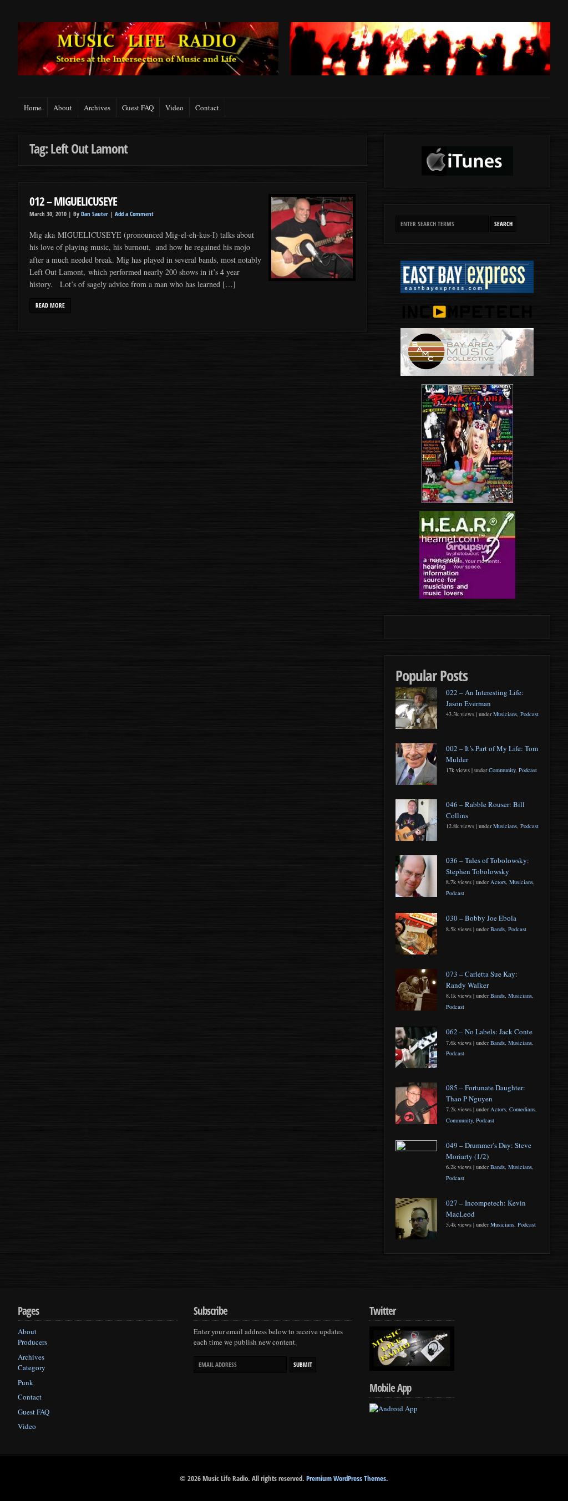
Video (174, 108)
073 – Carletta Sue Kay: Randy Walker (482, 979)
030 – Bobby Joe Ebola (481, 918)
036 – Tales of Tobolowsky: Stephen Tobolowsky (487, 865)
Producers (32, 1342)
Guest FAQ (138, 108)
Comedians (522, 1109)
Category (31, 1367)
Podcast (529, 714)
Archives (97, 108)
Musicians (505, 714)
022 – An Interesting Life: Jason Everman (485, 697)
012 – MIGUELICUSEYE (73, 201)
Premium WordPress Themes (346, 1478)
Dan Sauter (94, 214)
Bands (497, 929)
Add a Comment (134, 214)
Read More (50, 305)
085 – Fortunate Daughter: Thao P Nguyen (485, 1093)
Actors (498, 882)
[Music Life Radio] (148, 72)
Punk (25, 1382)
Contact (207, 108)
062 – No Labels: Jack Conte (489, 1032)
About (62, 108)
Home (33, 108)
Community (502, 770)
